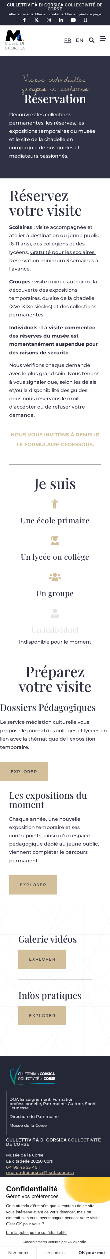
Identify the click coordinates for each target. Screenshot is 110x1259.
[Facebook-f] (24, 20)
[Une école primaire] (55, 504)
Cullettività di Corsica (55, 7)
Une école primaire (55, 520)
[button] (91, 40)
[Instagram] (49, 20)
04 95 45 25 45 (21, 1167)
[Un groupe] (55, 576)
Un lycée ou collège (55, 556)
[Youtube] (73, 20)
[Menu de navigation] (103, 39)
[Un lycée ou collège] (55, 540)
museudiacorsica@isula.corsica (40, 1172)
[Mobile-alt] (85, 20)
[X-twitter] (37, 20)
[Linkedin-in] (61, 20)
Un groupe (55, 593)
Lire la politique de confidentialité (36, 1233)
